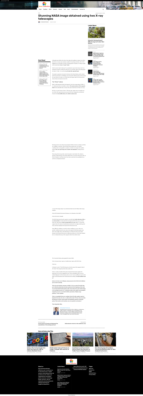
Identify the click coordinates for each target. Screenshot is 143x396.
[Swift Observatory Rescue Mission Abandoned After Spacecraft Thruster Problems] (90, 62)
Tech (94, 78)
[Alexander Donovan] (39, 22)
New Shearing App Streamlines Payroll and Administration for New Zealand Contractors (105, 349)
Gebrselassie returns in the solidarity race (75, 323)
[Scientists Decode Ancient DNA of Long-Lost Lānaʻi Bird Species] (96, 32)
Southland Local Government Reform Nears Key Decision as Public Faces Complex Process (81, 349)
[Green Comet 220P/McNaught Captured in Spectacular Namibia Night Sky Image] (90, 72)
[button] (103, 9)
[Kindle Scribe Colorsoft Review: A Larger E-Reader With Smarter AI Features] (60, 339)
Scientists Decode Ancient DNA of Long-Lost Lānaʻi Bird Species (44, 66)
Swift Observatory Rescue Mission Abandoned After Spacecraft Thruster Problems (43, 82)
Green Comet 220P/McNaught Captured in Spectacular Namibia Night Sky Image (98, 73)
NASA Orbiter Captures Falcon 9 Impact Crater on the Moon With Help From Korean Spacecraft (44, 74)
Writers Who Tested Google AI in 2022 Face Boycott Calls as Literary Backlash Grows (98, 81)
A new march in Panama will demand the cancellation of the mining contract (48, 324)
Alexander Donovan (96, 57)
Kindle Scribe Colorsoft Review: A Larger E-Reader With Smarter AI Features (59, 349)
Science (40, 63)
